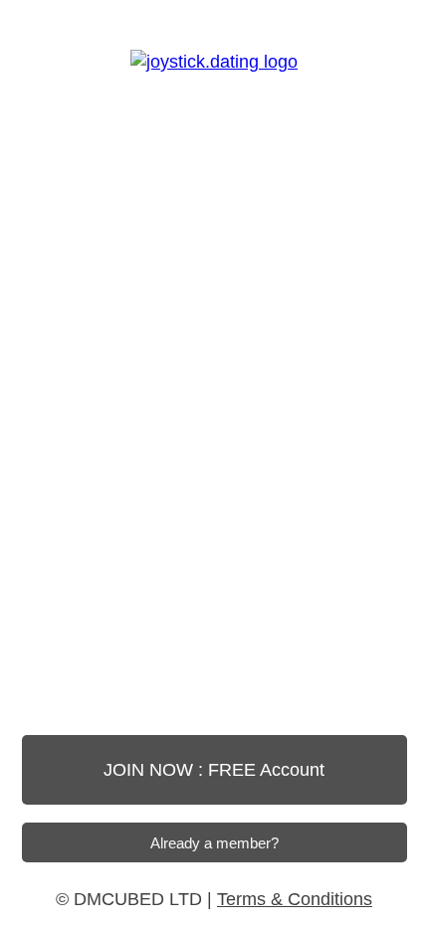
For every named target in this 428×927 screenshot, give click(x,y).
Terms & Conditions (294, 899)
